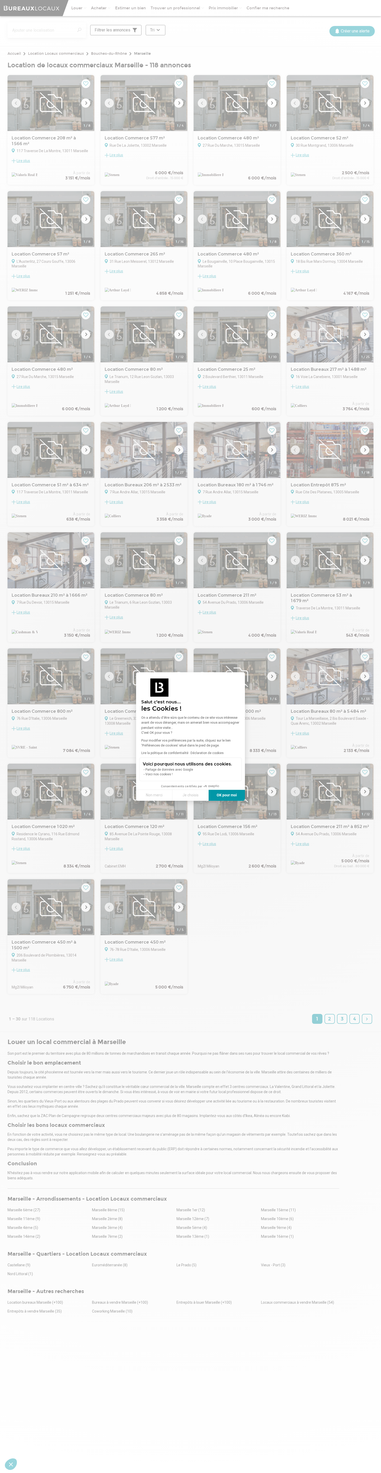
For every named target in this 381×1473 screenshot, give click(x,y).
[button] (11, 1464)
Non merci (154, 795)
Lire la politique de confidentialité (164, 753)
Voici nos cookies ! (159, 774)
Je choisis (190, 795)
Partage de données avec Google (169, 769)
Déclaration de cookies (207, 753)
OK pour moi (227, 795)
